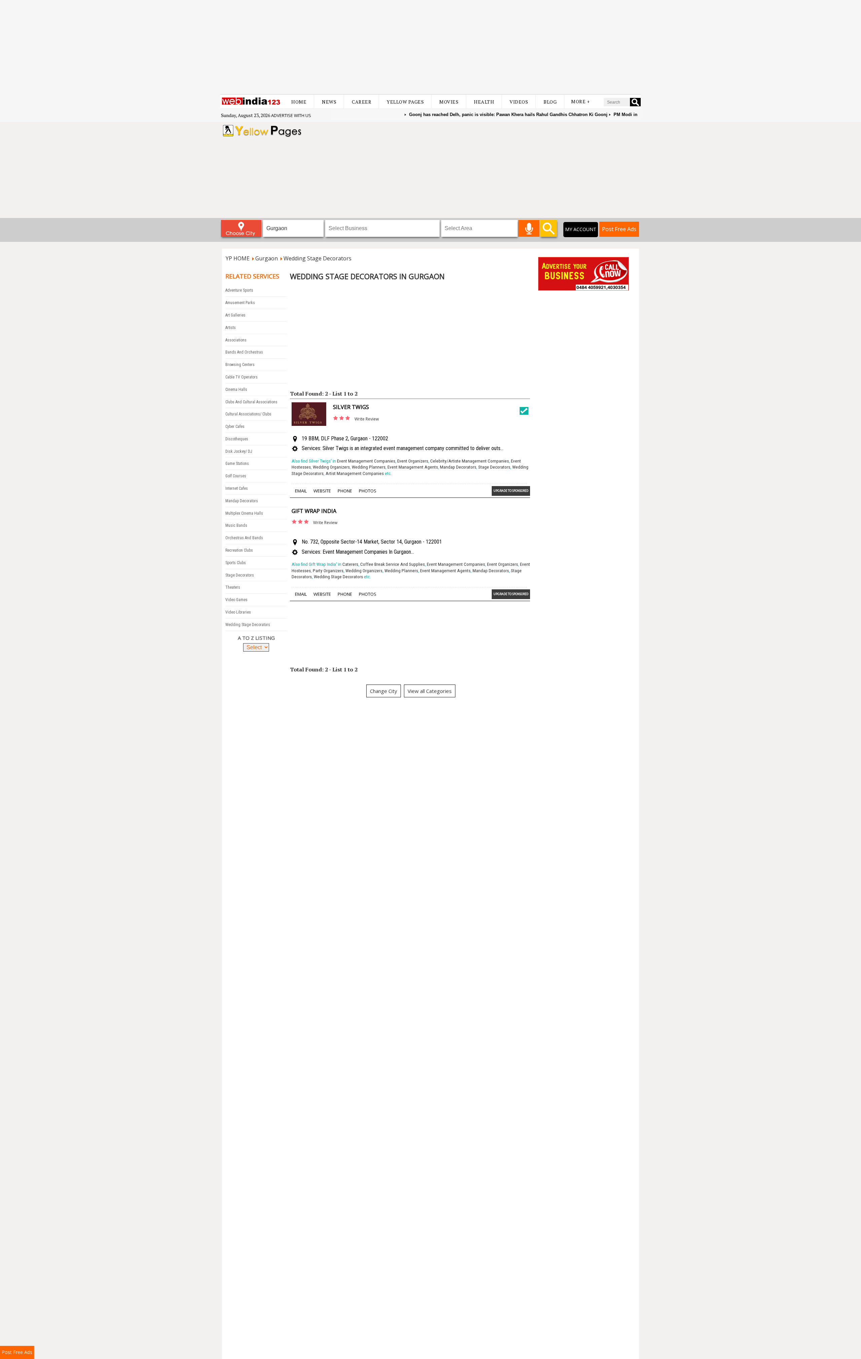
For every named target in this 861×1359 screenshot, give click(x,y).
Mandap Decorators (241, 501)
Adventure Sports (239, 290)
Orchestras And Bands (244, 538)
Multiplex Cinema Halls (244, 513)
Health (484, 102)
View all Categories (430, 691)
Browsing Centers (240, 364)
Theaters (232, 587)
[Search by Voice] (528, 228)
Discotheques (236, 439)
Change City (383, 691)
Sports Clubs (235, 562)
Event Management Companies (366, 461)
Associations (236, 340)
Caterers (350, 564)
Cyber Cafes (235, 426)
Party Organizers (328, 570)
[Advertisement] (430, 47)
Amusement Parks (240, 302)
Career (361, 102)
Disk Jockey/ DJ (238, 451)
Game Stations (237, 463)
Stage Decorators (239, 575)
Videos (519, 102)
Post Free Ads (619, 229)
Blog (550, 102)
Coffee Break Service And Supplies (392, 564)
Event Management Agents (412, 467)
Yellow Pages (405, 102)
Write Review (366, 419)
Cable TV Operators (241, 377)
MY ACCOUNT (580, 229)
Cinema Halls (236, 389)
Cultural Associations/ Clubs (248, 414)
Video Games (236, 599)
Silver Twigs (351, 407)
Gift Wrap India (314, 511)
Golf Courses (235, 476)
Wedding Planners (368, 467)
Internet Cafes (236, 488)
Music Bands (236, 525)
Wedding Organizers (331, 467)
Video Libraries (238, 612)
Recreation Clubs (239, 550)
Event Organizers (412, 461)
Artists (230, 327)
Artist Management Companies (355, 473)
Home (298, 102)
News (329, 102)
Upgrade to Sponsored (510, 490)
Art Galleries (235, 315)
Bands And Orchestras (244, 352)
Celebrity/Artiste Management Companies (469, 461)
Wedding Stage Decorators (247, 624)
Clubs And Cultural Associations (251, 402)
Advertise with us (291, 115)
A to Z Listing (256, 637)
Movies (448, 102)
